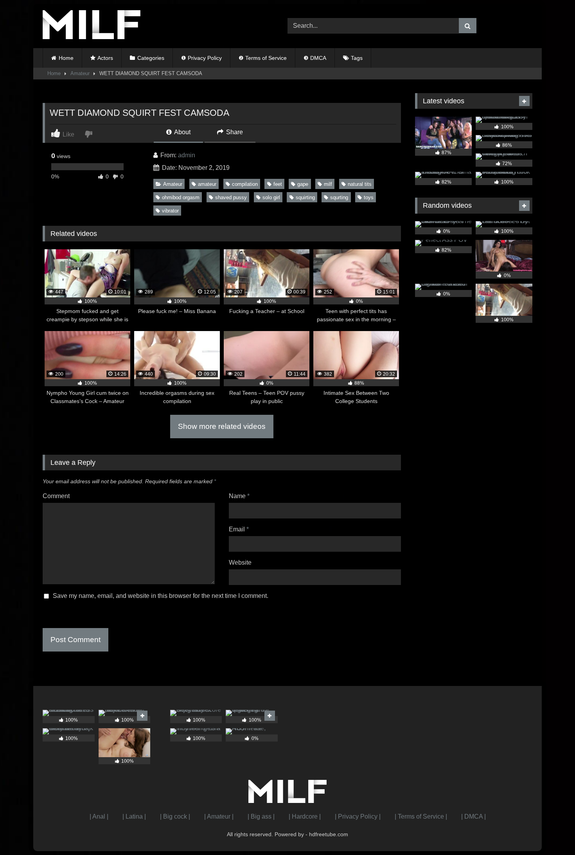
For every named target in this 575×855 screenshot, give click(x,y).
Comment (56, 496)
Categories (150, 58)
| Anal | (99, 816)
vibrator (170, 211)
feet (277, 184)
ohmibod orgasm (180, 197)
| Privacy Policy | (358, 816)
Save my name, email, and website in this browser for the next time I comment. (160, 595)
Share (234, 132)
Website (240, 562)
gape (302, 184)
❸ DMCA (315, 58)
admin (186, 155)
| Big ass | (261, 816)
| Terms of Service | (421, 816)
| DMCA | (473, 816)
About (181, 132)
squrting (339, 197)
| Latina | (134, 816)
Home (66, 58)
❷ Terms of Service (263, 58)
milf (328, 184)
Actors (105, 58)
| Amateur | (219, 816)
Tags (357, 58)
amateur (207, 184)
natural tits (360, 184)
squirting (305, 197)
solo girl (271, 197)
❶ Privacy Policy (201, 58)
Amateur (80, 73)
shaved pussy (231, 197)
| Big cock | (175, 816)
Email (239, 529)
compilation (245, 184)
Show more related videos (222, 426)
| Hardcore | (305, 816)
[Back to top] (550, 831)
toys (369, 197)
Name (239, 496)
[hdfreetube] (91, 26)
